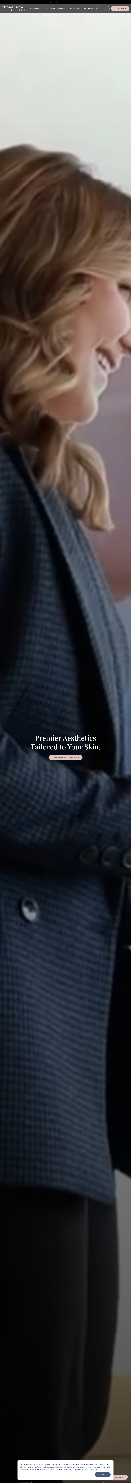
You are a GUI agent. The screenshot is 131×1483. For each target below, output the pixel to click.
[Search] (99, 8)
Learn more (76, 2)
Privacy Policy (94, 1469)
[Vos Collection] (66, 2)
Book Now (119, 1477)
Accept (102, 1474)
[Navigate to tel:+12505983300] (107, 8)
